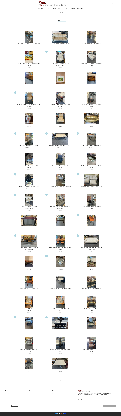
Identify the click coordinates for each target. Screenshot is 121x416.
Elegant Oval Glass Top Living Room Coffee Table (60, 267)
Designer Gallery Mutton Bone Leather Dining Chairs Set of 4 (60, 247)
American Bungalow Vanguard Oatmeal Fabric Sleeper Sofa (91, 63)
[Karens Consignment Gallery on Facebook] (79, 399)
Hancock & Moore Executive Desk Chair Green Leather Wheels (91, 329)
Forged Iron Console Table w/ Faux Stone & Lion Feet (91, 288)
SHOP (42, 8)
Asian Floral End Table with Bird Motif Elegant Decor (91, 104)
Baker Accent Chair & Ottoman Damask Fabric (60, 124)
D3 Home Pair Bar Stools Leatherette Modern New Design (91, 227)
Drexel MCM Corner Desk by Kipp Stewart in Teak (29, 267)
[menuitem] (39, 8)
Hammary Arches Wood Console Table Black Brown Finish (60, 329)
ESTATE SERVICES (61, 8)
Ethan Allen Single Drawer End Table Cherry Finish (29, 288)
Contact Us (7, 393)
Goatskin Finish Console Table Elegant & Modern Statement (91, 308)
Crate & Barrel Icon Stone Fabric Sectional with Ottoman (91, 186)
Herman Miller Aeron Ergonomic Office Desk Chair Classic (29, 370)
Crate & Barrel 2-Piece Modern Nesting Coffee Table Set (60, 186)
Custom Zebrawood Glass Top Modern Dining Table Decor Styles (60, 227)
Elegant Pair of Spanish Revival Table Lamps (91, 267)
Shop (30, 390)
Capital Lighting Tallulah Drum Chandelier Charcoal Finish (29, 186)
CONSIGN (54, 8)
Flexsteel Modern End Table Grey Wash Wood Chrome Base (60, 288)
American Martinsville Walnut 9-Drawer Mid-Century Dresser (29, 84)
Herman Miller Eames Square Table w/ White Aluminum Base (60, 370)
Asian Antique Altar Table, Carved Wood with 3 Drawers (60, 104)
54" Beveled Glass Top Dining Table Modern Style (91, 43)
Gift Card (53, 393)
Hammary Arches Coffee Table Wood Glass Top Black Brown (29, 329)
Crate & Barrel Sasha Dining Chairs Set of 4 (29, 206)
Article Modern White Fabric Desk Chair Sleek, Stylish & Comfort (29, 104)
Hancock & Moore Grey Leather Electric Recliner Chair (29, 349)
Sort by (56, 20)
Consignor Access (32, 393)
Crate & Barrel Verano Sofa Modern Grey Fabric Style (60, 206)
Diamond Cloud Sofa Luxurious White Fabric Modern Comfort (91, 247)
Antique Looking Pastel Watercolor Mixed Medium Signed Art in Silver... (60, 84)
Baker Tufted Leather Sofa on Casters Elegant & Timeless (91, 124)
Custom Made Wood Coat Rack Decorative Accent (91, 206)
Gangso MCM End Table (28, 308)
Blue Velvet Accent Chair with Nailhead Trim (60, 165)
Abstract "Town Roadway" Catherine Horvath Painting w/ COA (29, 63)
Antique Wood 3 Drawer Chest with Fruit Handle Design (91, 84)
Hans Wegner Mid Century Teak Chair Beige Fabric (91, 349)
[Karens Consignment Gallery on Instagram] (81, 399)
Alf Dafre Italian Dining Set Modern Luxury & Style (60, 63)
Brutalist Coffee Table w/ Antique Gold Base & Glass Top (91, 165)
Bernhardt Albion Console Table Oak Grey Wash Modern (29, 145)
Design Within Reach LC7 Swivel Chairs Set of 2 (29, 247)
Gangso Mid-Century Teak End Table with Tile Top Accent (60, 308)
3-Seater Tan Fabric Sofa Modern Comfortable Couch (60, 43)
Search (6, 390)
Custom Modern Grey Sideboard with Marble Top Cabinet (29, 227)
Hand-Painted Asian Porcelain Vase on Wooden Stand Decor (60, 349)
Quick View (29, 67)
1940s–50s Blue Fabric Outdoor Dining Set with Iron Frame (29, 43)
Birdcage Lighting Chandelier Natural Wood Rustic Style (29, 165)
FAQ (53, 390)
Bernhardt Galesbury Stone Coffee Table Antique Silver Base (60, 145)
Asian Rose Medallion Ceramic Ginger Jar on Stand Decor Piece (29, 124)
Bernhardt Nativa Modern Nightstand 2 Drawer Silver (91, 145)
